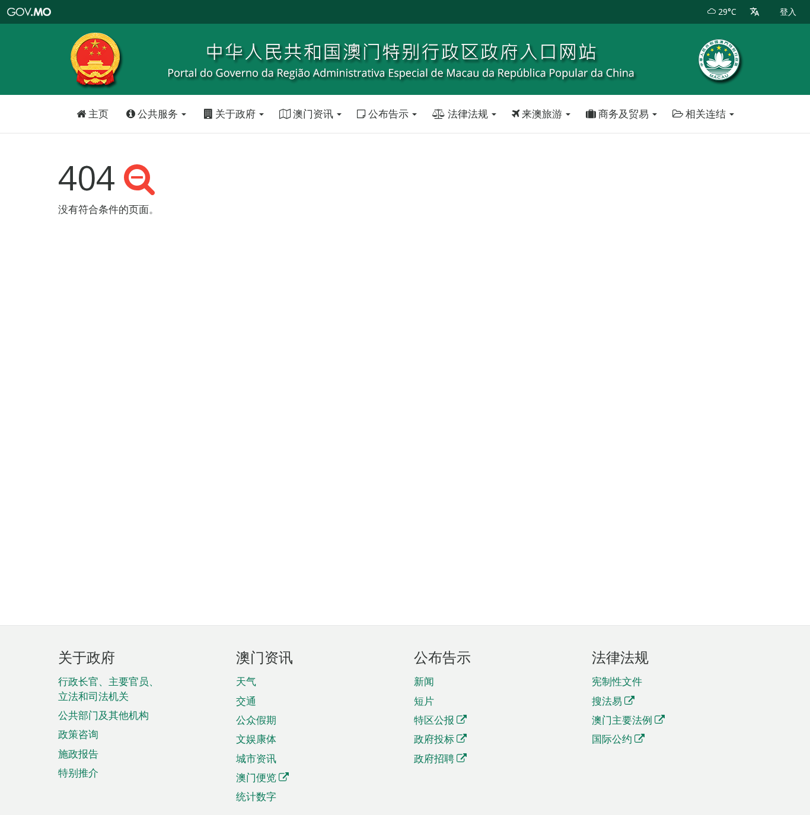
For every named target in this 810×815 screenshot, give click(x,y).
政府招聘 (434, 758)
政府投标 (434, 739)
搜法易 (607, 701)
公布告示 (388, 113)
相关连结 (705, 113)
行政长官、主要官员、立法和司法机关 (108, 688)
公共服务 (157, 113)
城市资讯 (256, 758)
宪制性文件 (617, 681)
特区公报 (434, 720)
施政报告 (78, 753)
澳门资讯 (313, 113)
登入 (788, 11)
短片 (424, 701)
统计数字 (256, 796)
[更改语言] (754, 12)
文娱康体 (256, 739)
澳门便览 (256, 777)
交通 (246, 701)
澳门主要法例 (622, 720)
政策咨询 (78, 734)
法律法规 (467, 113)
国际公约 (612, 739)
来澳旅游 (542, 113)
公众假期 (256, 720)
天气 (246, 681)
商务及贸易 (623, 113)
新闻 (424, 681)
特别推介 (78, 772)
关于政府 (235, 113)
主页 (97, 113)
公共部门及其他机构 (103, 715)
